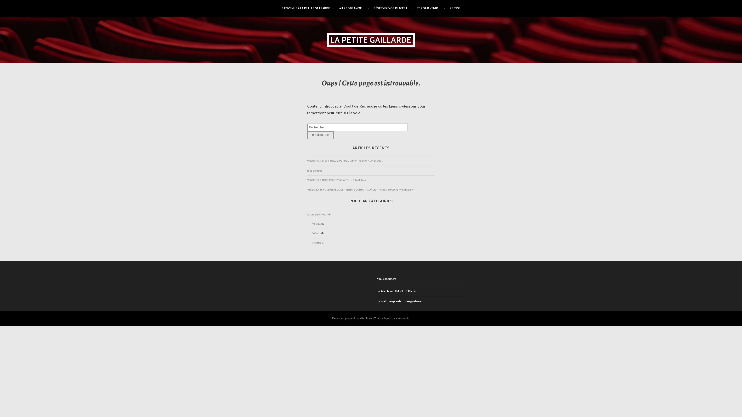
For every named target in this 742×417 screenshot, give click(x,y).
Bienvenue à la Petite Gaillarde (306, 8)
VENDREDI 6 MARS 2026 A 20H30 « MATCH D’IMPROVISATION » (345, 161)
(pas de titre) (314, 170)
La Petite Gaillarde (371, 40)
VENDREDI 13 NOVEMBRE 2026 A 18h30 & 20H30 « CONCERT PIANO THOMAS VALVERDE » (360, 189)
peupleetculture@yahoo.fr (405, 301)
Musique (317, 223)
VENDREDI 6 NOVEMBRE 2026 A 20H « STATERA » (336, 180)
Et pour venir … (429, 8)
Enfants (316, 233)
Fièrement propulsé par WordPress (352, 318)
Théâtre (316, 242)
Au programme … (351, 8)
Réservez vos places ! (390, 8)
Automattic (402, 318)
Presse (455, 8)
